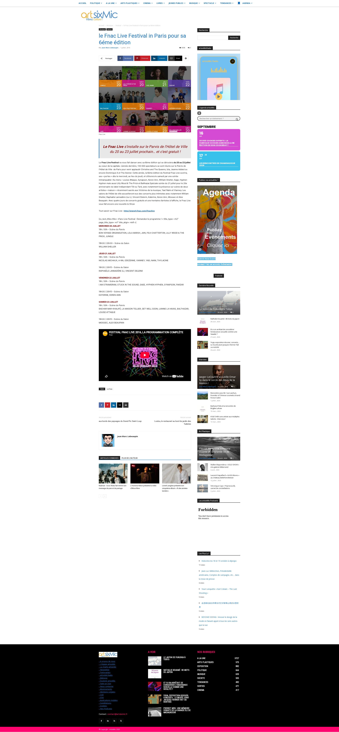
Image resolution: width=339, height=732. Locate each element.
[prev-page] (100, 496)
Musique (193, 3)
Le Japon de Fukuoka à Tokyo (215, 309)
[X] (121, 721)
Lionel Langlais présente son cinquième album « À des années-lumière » (175, 488)
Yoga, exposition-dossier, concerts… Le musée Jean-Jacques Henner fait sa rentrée (225, 344)
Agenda (246, 3)
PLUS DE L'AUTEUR (130, 458)
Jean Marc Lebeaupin (110, 48)
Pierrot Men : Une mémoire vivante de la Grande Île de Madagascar (214, 451)
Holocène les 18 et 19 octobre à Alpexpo (219, 561)
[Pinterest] (107, 405)
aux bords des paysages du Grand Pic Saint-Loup (120, 421)
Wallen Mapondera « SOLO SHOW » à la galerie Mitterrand (225, 465)
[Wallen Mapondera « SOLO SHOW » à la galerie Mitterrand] (202, 467)
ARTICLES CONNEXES (109, 458)
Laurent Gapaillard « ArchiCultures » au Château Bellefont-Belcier (225, 476)
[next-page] (104, 496)
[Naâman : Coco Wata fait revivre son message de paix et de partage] (113, 473)
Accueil (82, 3)
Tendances (225, 3)
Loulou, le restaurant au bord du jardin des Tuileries (172, 422)
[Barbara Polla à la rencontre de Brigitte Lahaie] (202, 408)
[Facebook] (101, 405)
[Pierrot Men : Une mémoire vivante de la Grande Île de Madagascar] (154, 711)
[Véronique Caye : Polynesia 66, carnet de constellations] (202, 488)
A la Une (110, 3)
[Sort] (199, 113)
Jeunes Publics (176, 3)
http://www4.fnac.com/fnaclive (139, 211)
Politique (95, 3)
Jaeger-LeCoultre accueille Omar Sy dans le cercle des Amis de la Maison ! (217, 380)
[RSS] (114, 721)
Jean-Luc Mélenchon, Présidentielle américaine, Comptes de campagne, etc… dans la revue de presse (219, 575)
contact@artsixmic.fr (117, 714)
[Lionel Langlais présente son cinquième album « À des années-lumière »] (176, 473)
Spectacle (209, 3)
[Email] (119, 405)
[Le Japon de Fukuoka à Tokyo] (218, 303)
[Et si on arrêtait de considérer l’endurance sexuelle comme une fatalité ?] (202, 332)
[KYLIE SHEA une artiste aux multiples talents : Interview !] (202, 419)
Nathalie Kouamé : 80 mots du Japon (225, 319)
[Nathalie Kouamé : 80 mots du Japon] (202, 321)
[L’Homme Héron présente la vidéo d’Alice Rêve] (144, 473)
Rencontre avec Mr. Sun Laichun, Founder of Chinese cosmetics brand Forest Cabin (225, 395)
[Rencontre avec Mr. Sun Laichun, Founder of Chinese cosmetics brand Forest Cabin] (202, 395)
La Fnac (109, 389)
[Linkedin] (113, 405)
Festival (118, 25)
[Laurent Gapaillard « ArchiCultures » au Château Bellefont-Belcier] (202, 478)
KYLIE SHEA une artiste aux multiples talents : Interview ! (225, 417)
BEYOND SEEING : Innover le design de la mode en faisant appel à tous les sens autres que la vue (218, 621)
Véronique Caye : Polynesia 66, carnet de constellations (223, 487)
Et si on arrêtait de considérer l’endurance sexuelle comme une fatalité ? (224, 331)
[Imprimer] (125, 405)
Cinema (147, 3)
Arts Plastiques (129, 3)
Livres (160, 3)
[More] (186, 58)
